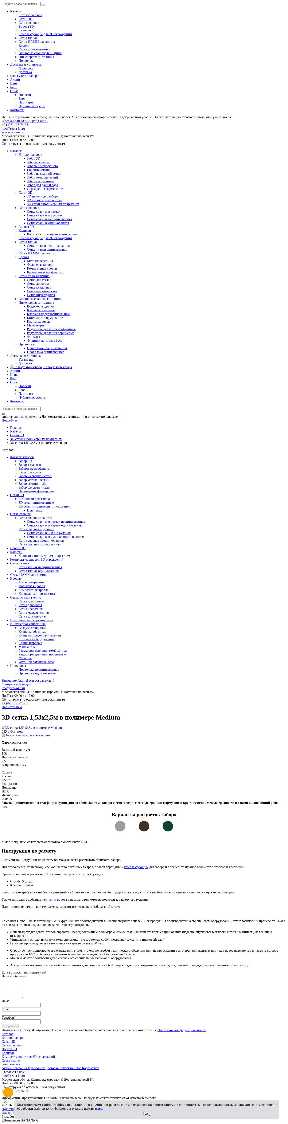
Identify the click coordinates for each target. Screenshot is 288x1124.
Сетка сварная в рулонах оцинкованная (55, 536)
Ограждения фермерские (36, 491)
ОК (147, 1113)
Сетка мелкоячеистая (34, 612)
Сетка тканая (28, 38)
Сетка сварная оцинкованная (39, 544)
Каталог (16, 11)
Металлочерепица (31, 582)
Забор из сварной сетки (35, 476)
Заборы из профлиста (34, 468)
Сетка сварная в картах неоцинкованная (56, 521)
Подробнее (9, 420)
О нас (14, 91)
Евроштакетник (30, 472)
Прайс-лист (36, 1068)
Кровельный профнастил (37, 593)
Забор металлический (34, 480)
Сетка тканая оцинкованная (39, 571)
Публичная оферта (32, 106)
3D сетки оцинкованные (36, 502)
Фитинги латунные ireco (36, 662)
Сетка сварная (29, 22)
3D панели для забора (34, 499)
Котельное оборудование (36, 639)
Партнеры (26, 102)
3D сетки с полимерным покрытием (45, 506)
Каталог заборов (30, 15)
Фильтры (25, 658)
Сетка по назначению (34, 49)
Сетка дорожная (30, 605)
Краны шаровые (30, 643)
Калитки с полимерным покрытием (44, 555)
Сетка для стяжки (31, 601)
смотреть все (11, 1064)
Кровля (24, 45)
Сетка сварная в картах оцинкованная (54, 525)
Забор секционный (32, 483)
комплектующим (136, 867)
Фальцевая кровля (32, 586)
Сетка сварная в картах (35, 518)
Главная (16, 427)
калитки (48, 899)
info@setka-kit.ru (13, 128)
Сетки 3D (25, 19)
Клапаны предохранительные (40, 635)
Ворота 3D (26, 26)
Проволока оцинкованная (37, 673)
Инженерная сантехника (36, 57)
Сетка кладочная (31, 609)
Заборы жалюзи (30, 464)
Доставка (25, 72)
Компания (20, 1068)
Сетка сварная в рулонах (36, 529)
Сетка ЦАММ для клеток (37, 41)
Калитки (25, 30)
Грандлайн (34, 510)
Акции (15, 79)
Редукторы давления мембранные (43, 650)
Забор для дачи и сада (34, 487)
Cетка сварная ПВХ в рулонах (49, 533)
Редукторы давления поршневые (42, 654)
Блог (13, 87)
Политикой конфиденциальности (181, 1030)
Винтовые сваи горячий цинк (40, 53)
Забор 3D (25, 461)
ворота (62, 899)
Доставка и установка (26, 64)
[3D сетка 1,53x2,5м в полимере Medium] (32, 727)
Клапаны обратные (32, 631)
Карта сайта (90, 1068)
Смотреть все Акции (17, 684)
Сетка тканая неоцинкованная (40, 567)
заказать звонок (13, 132)
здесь (98, 1108)
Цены (14, 83)
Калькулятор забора (24, 76)
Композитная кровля (33, 590)
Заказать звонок (39, 735)
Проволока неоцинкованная (39, 669)
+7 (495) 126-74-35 (15, 124)
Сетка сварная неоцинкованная (41, 540)
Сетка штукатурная (32, 616)
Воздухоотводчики (32, 628)
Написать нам (12, 707)
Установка (26, 68)
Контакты (17, 110)
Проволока (26, 60)
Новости (25, 95)
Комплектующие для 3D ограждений (45, 34)
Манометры (27, 647)
